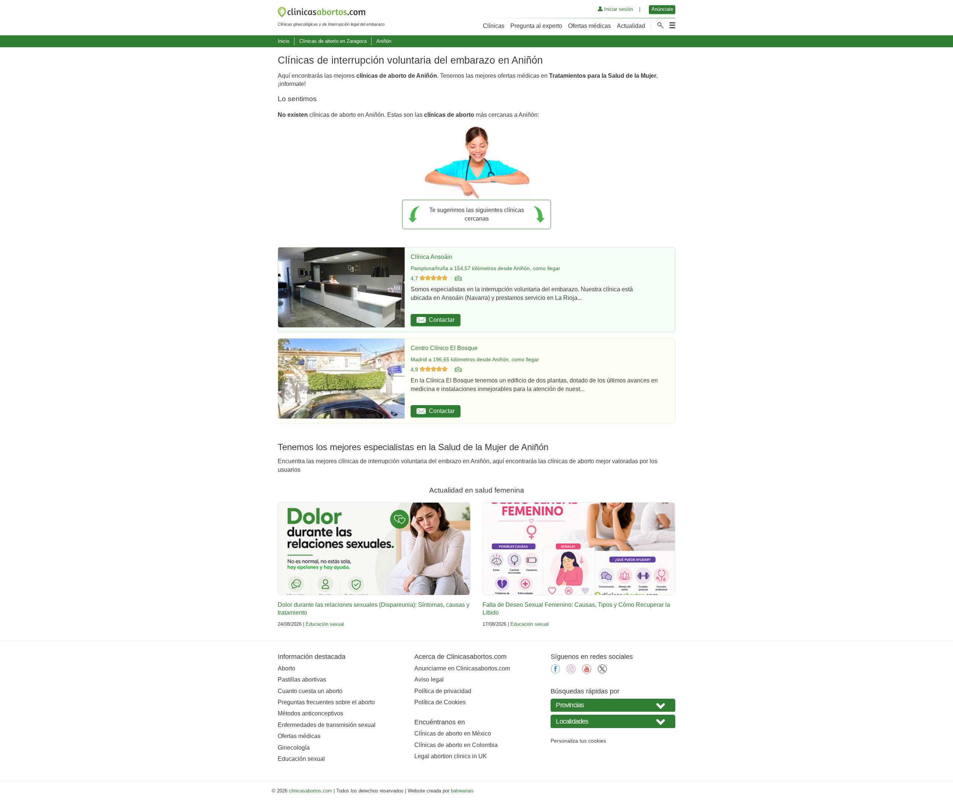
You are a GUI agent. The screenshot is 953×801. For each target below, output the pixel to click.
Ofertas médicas (589, 26)
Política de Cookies (440, 702)
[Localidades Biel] (613, 721)
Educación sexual (325, 624)
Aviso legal (429, 679)
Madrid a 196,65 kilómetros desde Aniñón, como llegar (475, 359)
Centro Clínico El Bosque (444, 348)
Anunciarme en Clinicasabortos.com (462, 668)
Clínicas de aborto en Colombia (456, 745)
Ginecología (294, 747)
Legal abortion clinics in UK (450, 756)
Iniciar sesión (618, 9)
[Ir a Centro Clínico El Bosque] (458, 369)
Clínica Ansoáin (431, 257)
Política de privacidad (442, 691)
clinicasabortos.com (310, 791)
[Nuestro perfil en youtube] (587, 671)
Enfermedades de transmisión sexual (327, 725)
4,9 (415, 369)
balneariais (462, 791)
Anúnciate (662, 9)
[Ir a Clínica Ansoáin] (458, 278)
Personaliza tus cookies (578, 741)
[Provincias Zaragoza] (613, 705)
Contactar (442, 320)
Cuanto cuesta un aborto (310, 691)
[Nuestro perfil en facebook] (555, 671)
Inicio (283, 41)
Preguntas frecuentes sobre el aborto (326, 702)
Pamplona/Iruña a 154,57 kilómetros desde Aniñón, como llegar (485, 268)
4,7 (415, 278)
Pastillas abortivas (302, 679)
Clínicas (493, 26)
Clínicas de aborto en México (452, 733)
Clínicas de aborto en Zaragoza (333, 41)
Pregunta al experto (536, 26)
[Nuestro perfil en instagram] (571, 671)
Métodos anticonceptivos (310, 713)
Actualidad (631, 26)
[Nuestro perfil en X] (602, 671)
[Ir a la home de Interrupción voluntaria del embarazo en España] (331, 13)
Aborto (286, 668)
